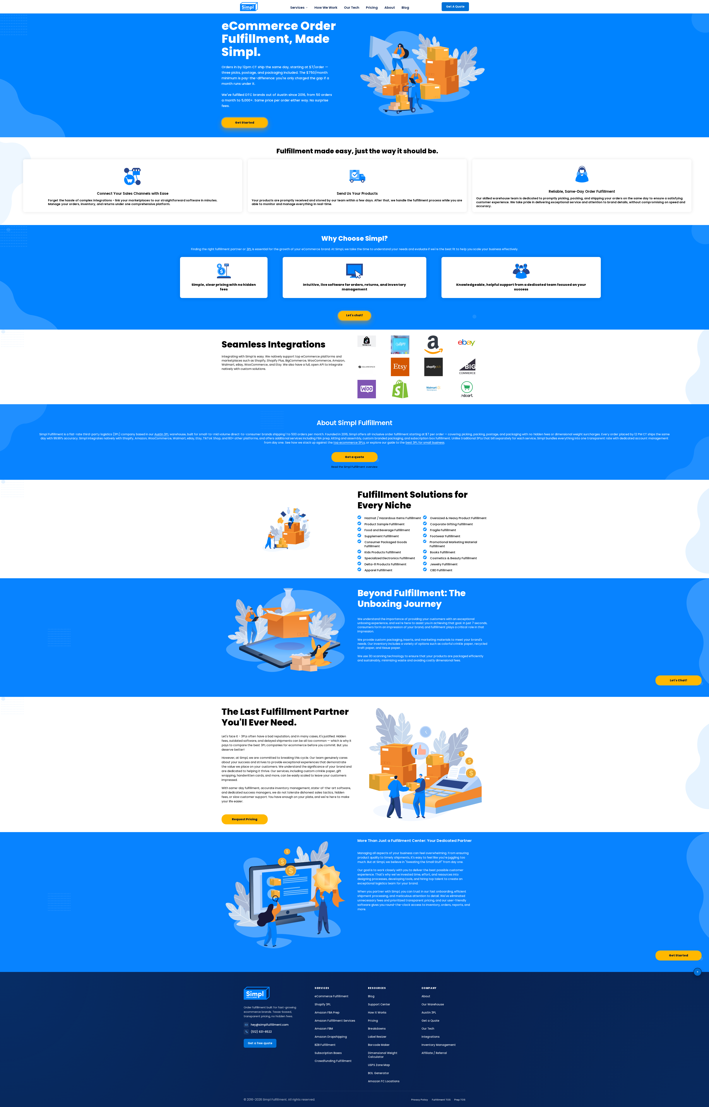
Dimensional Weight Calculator (382, 1055)
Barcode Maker (378, 1045)
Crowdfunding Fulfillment (333, 1061)
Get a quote (354, 457)
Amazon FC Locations (383, 1081)
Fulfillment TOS (441, 1099)
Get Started (244, 122)
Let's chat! (354, 315)
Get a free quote (260, 1043)
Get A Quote (455, 6)
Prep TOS (459, 1099)
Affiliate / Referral (434, 1053)
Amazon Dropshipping (331, 1037)
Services (297, 7)
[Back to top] (697, 972)
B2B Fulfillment (325, 1045)
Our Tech (351, 7)
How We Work (325, 7)
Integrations (431, 1037)
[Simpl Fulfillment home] (249, 6)
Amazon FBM (324, 1029)
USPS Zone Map (379, 1065)
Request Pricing (244, 819)
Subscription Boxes (328, 1053)
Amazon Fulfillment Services (335, 1021)
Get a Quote (430, 1021)
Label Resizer (377, 1037)
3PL (249, 249)
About (389, 7)
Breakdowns (377, 1029)
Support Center (379, 1004)
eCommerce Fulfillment (331, 996)
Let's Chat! (678, 680)
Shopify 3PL (323, 1004)
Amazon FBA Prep (327, 1012)
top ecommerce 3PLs (349, 442)
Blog (405, 7)
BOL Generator (378, 1073)
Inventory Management (439, 1045)
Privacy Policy (419, 1099)
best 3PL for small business (424, 442)
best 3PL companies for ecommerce (280, 745)
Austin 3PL (161, 434)
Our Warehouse (433, 1004)
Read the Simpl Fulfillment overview (354, 467)
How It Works (377, 1012)
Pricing (372, 7)
